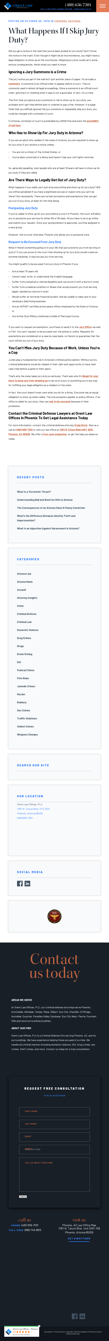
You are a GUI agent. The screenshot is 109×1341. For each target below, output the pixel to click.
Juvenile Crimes (26, 686)
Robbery (22, 702)
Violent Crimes (25, 726)
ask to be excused (59, 401)
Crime (20, 605)
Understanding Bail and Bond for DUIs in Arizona (45, 499)
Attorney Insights (27, 597)
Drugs (20, 646)
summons (14, 83)
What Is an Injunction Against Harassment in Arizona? (48, 528)
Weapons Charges (27, 734)
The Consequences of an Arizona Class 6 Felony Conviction (51, 507)
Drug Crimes (24, 638)
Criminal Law (24, 621)
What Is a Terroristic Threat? (34, 491)
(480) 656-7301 (78, 4)
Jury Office (85, 327)
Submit (23, 1197)
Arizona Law (24, 573)
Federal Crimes (25, 670)
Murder (21, 694)
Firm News (23, 678)
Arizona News (25, 581)
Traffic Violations (27, 718)
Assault (21, 589)
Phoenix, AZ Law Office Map (79, 1225)
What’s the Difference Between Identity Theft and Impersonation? (46, 518)
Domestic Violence (27, 629)
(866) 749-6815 (33, 1230)
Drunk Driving (24, 654)
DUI (19, 662)
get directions (79, 1238)
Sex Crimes (23, 710)
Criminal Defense (67, 21)
